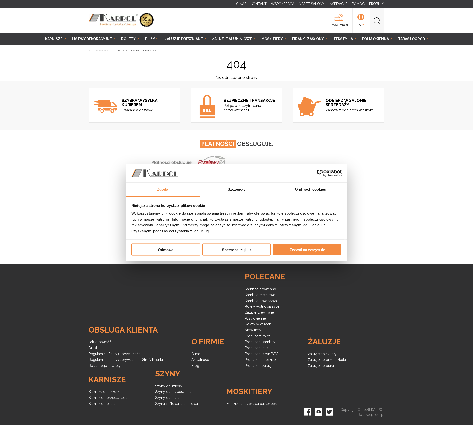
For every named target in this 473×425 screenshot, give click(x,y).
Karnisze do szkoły (104, 392)
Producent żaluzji (258, 366)
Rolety (128, 39)
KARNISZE (54, 39)
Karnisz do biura (102, 404)
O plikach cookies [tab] (310, 189)
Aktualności (200, 360)
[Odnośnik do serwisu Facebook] (307, 411)
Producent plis (256, 348)
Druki (93, 348)
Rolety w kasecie (258, 324)
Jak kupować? (100, 342)
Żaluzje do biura (321, 366)
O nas (196, 354)
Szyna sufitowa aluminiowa (176, 404)
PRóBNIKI (376, 4)
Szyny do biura (167, 398)
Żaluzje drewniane (184, 39)
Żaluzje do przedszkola (327, 360)
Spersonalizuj (234, 249)
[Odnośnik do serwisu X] (329, 411)
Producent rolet (257, 336)
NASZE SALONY (311, 4)
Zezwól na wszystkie (307, 249)
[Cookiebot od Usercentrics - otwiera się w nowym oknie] (320, 173)
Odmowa (165, 249)
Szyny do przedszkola (173, 392)
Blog (195, 366)
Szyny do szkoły (168, 386)
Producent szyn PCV (261, 354)
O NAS (241, 4)
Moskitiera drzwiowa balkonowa (251, 404)
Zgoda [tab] (162, 189)
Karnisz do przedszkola (108, 398)
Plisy (150, 39)
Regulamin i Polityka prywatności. (115, 354)
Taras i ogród (411, 39)
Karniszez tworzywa (261, 301)
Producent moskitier (261, 360)
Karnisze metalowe (260, 295)
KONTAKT (259, 4)
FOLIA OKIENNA (375, 39)
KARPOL (377, 410)
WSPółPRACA (282, 4)
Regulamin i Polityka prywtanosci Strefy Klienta (126, 360)
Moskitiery (272, 39)
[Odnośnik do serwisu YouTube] (318, 411)
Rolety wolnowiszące (262, 306)
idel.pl (379, 415)
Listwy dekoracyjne (92, 39)
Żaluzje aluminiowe (232, 39)
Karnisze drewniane (260, 289)
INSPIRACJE (338, 4)
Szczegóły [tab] (237, 189)
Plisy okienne (255, 318)
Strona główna (99, 50)
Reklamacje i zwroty (105, 366)
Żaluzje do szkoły (322, 354)
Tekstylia (343, 39)
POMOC (358, 4)
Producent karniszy (260, 342)
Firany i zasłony (308, 39)
